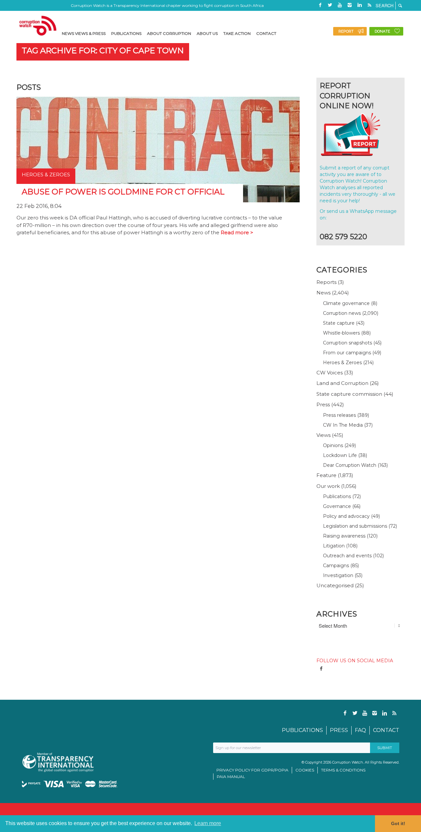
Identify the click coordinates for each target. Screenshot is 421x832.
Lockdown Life (340, 455)
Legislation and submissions (355, 526)
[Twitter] (330, 5)
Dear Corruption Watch (349, 465)
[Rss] (369, 5)
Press (323, 404)
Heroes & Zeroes (342, 363)
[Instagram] (350, 5)
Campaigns (336, 565)
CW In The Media (343, 425)
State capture (339, 323)
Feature (326, 475)
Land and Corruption (342, 383)
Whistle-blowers (341, 333)
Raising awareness (344, 536)
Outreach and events (347, 556)
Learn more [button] (207, 823)
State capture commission (349, 394)
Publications (337, 496)
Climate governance (346, 303)
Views (323, 435)
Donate (382, 31)
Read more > (237, 232)
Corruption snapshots (347, 343)
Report (346, 31)
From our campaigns (347, 353)
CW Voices (329, 372)
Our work (328, 486)
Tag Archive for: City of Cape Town (103, 50)
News (323, 293)
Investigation (338, 575)
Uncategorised (335, 585)
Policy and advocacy (346, 516)
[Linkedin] (359, 5)
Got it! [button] (398, 823)
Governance (337, 506)
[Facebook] (320, 5)
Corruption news (342, 313)
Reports (326, 282)
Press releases (339, 415)
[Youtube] (340, 5)
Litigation (334, 546)
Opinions (333, 445)
